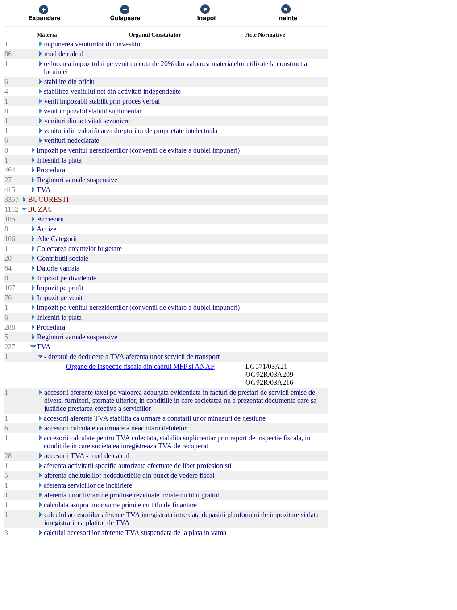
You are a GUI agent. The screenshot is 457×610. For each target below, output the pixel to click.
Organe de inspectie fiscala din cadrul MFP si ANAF (140, 366)
